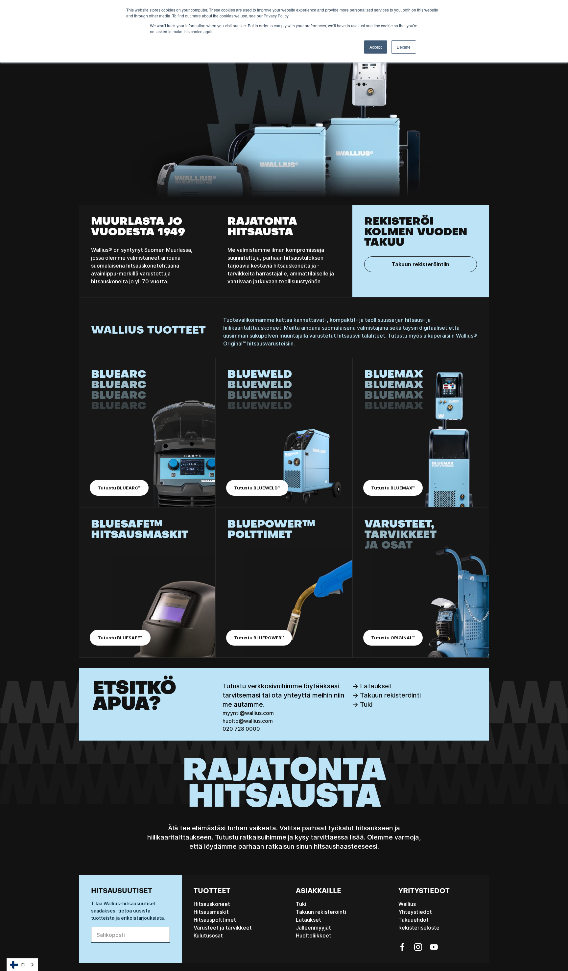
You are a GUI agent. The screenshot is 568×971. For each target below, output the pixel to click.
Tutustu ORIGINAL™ (393, 637)
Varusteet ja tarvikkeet (223, 927)
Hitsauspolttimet (215, 919)
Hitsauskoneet (212, 904)
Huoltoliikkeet (313, 935)
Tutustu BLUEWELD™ (257, 487)
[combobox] (22, 964)
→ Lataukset (371, 686)
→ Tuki (362, 704)
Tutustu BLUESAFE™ (120, 637)
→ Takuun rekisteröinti (386, 695)
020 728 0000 (241, 728)
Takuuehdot (413, 919)
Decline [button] (404, 47)
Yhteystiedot (415, 912)
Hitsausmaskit (211, 912)
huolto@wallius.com (248, 721)
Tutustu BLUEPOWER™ (259, 637)
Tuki (301, 904)
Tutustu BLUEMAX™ (393, 487)
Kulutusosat (208, 935)
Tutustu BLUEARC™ (119, 487)
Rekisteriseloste (418, 927)
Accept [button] (375, 47)
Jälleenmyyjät (313, 927)
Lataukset (308, 919)
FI (23, 964)
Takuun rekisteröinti (321, 912)
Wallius (407, 904)
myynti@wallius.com (248, 713)
